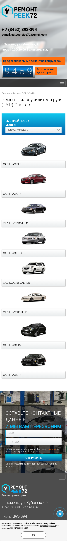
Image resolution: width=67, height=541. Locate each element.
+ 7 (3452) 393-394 (19, 29)
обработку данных (48, 526)
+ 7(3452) (14, 516)
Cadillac (32, 93)
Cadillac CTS (12, 193)
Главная (6, 93)
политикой (6, 528)
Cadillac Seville (15, 312)
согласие (51, 449)
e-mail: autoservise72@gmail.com (24, 34)
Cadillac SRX (12, 345)
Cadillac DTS (12, 253)
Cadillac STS (12, 374)
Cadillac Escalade (16, 282)
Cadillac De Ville (15, 223)
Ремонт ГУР (19, 93)
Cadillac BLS (12, 164)
